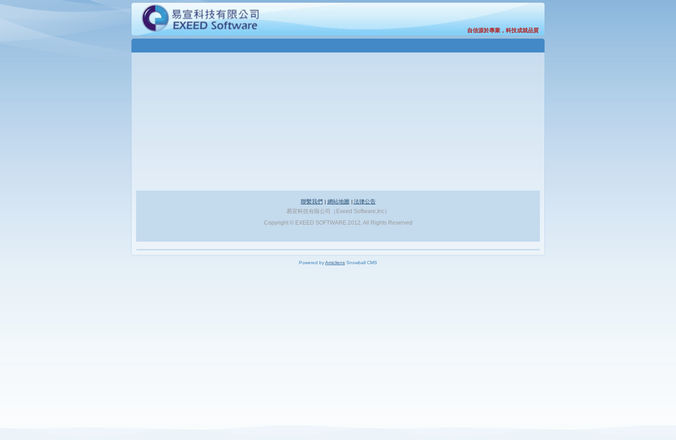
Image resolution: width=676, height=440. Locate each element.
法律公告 (365, 201)
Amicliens (335, 262)
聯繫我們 (312, 201)
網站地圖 (338, 201)
